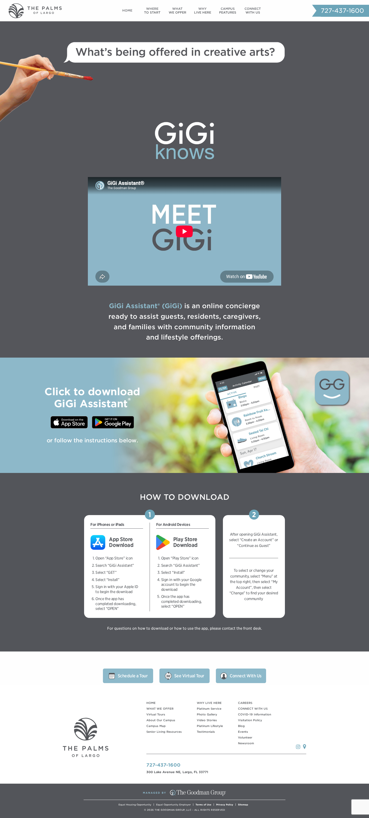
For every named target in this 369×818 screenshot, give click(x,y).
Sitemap (243, 804)
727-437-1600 (342, 10)
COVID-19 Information (254, 714)
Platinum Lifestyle (210, 726)
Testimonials (206, 731)
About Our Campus (160, 720)
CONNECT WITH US (253, 708)
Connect (252, 10)
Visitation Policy (250, 720)
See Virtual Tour (189, 675)
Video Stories (207, 720)
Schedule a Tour (133, 675)
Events (243, 731)
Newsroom (246, 743)
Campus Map (156, 726)
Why (202, 10)
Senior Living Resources (164, 731)
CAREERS (245, 703)
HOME (151, 703)
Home (127, 10)
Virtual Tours (155, 714)
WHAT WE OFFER (159, 708)
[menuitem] (127, 10)
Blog (241, 726)
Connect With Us (246, 675)
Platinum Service (209, 708)
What (177, 10)
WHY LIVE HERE (209, 703)
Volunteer (245, 737)
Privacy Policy (224, 804)
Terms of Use (203, 804)
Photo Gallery (207, 714)
